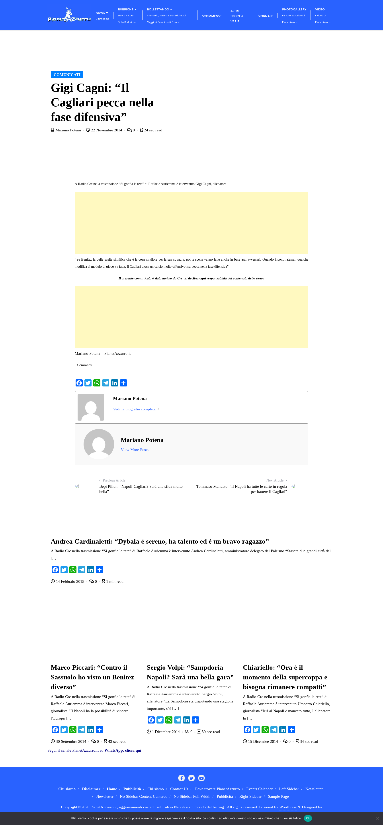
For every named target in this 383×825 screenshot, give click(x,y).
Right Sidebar (250, 796)
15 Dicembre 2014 (263, 741)
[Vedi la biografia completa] (158, 409)
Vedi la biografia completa (134, 409)
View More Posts (135, 449)
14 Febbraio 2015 (70, 581)
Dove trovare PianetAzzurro (217, 789)
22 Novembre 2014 (106, 130)
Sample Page (278, 796)
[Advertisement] (191, 223)
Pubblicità (225, 796)
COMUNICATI (67, 74)
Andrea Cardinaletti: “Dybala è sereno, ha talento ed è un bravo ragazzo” (160, 541)
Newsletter (314, 789)
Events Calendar (259, 789)
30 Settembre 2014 (71, 741)
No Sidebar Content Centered (143, 796)
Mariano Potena (68, 130)
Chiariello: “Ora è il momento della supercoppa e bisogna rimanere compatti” (285, 677)
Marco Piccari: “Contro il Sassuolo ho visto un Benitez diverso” (92, 677)
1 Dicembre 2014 (166, 731)
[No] (377, 818)
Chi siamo (155, 789)
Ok (308, 818)
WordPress (288, 807)
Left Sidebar (289, 789)
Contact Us (179, 789)
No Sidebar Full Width (192, 796)
